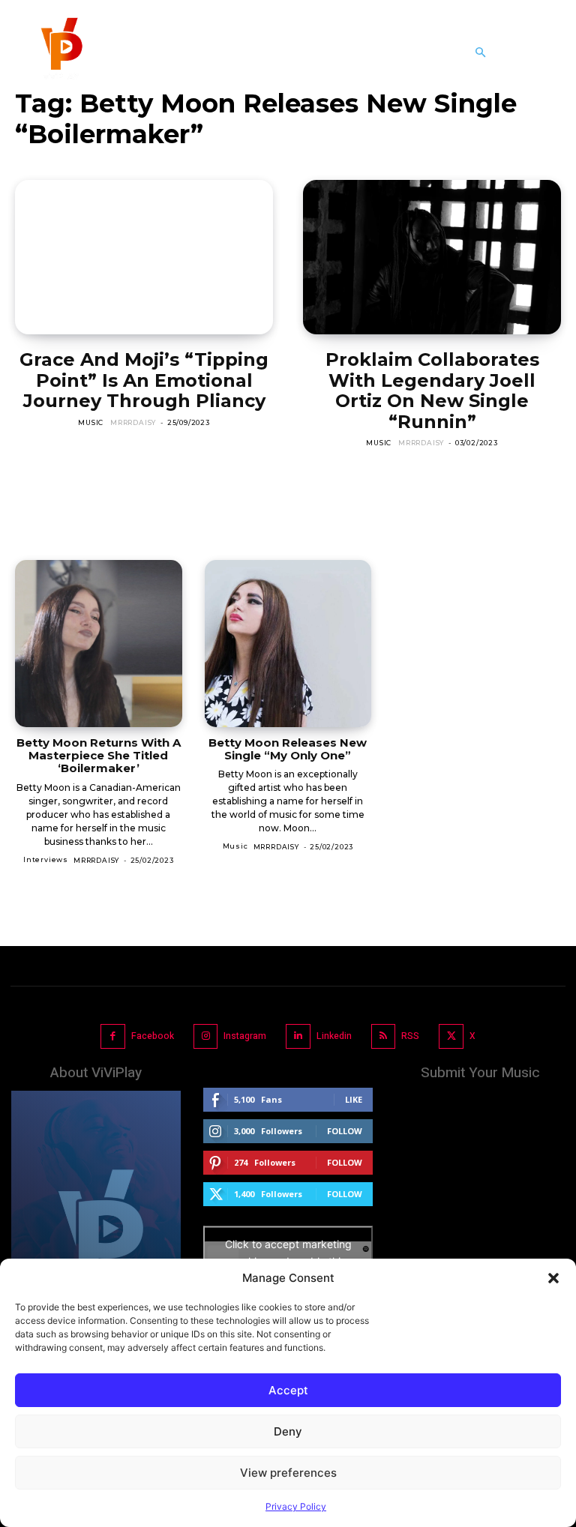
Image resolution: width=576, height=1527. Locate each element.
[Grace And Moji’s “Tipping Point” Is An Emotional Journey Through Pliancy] (144, 257)
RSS (410, 1036)
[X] (451, 1036)
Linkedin (334, 1036)
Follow (344, 1130)
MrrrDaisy (133, 422)
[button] (553, 1278)
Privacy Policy (296, 1506)
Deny (288, 1431)
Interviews (45, 859)
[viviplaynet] (60, 52)
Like (353, 1099)
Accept (288, 1390)
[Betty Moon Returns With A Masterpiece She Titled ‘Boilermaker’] (98, 643)
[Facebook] (112, 1036)
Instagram (245, 1036)
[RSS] (383, 1036)
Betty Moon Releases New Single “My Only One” (287, 748)
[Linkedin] (298, 1036)
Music (91, 422)
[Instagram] (206, 1036)
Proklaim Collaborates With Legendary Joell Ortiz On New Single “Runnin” (432, 391)
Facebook (152, 1036)
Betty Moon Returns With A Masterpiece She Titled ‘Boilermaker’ (98, 755)
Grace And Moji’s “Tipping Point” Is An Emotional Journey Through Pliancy (144, 380)
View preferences (288, 1473)
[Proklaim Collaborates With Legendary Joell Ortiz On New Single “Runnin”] (432, 257)
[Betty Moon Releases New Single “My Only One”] (288, 643)
